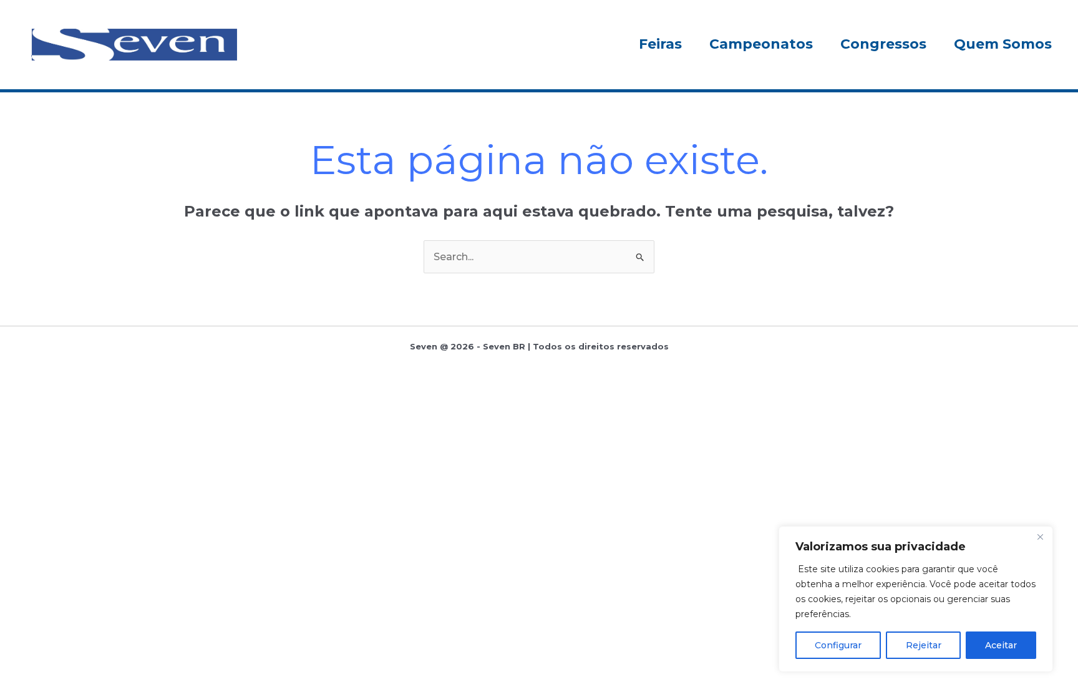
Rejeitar (923, 645)
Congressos (883, 44)
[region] (916, 599)
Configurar (838, 645)
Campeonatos (761, 44)
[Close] (1039, 536)
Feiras (660, 44)
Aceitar (1001, 645)
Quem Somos (1003, 44)
